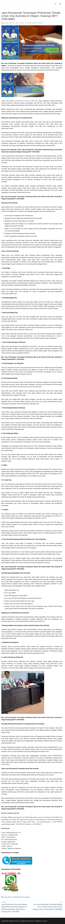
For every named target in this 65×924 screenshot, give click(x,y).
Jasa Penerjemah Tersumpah (34, 23)
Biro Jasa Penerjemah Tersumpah (19, 897)
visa (14, 631)
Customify (44, 921)
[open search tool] (55, 4)
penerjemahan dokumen (22, 101)
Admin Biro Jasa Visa (8, 23)
